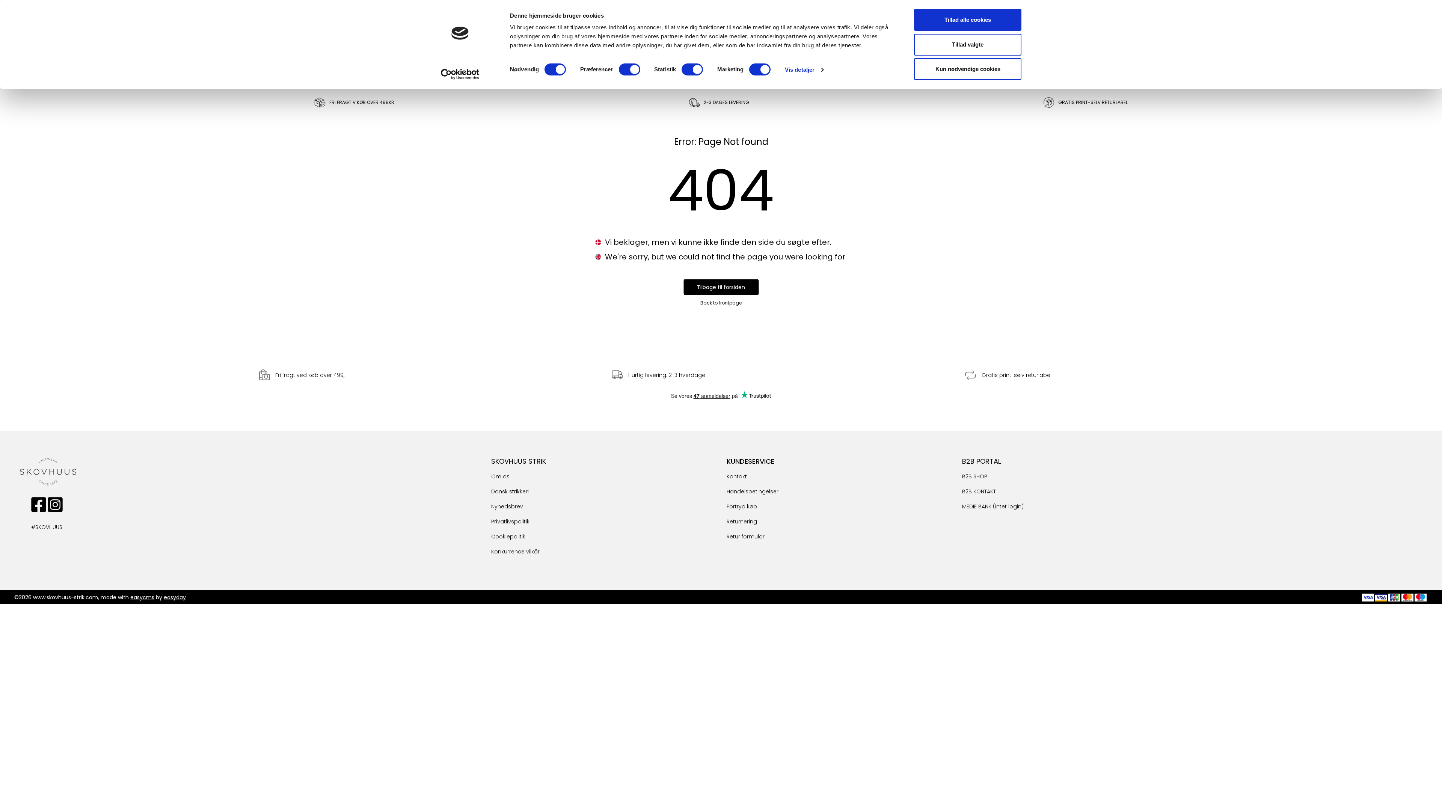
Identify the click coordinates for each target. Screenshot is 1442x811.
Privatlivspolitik (510, 521)
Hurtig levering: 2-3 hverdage (666, 375)
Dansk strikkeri (510, 491)
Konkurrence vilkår (515, 551)
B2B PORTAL (981, 461)
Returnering (742, 521)
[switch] (629, 69)
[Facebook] (38, 504)
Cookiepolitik (508, 536)
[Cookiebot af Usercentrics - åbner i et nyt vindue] (460, 74)
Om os (500, 476)
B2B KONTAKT (979, 491)
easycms (142, 597)
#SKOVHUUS (38, 527)
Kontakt (737, 476)
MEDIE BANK (976, 506)
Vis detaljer (800, 69)
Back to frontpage (721, 303)
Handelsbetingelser (752, 491)
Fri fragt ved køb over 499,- (311, 375)
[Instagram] (55, 504)
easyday (175, 597)
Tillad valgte (967, 44)
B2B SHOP (974, 476)
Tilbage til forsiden (721, 287)
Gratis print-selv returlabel (1016, 375)
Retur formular (746, 536)
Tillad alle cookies (967, 20)
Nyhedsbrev (507, 506)
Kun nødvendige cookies (967, 69)
